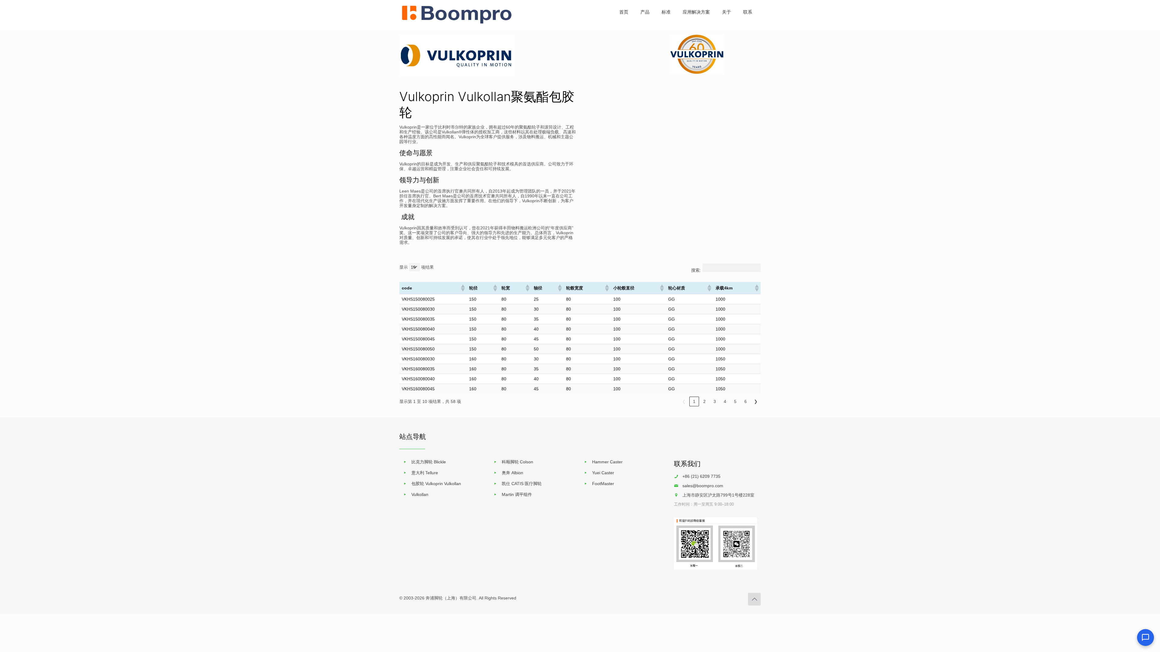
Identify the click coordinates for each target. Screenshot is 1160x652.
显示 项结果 (416, 267)
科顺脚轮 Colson (517, 461)
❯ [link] (756, 401)
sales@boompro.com (702, 485)
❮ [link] (684, 401)
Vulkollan (419, 494)
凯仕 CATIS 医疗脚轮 (522, 483)
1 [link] (694, 401)
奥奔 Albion (512, 472)
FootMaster (603, 483)
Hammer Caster (607, 461)
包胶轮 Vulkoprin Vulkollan (436, 483)
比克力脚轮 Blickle (428, 461)
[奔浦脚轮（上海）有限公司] (457, 22)
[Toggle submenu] (645, 27)
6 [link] (745, 401)
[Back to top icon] (754, 599)
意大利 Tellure (424, 472)
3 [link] (715, 401)
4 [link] (725, 401)
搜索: (696, 270)
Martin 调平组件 (517, 494)
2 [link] (704, 401)
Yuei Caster (603, 472)
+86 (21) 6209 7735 (701, 476)
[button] (462, 288)
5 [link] (735, 401)
